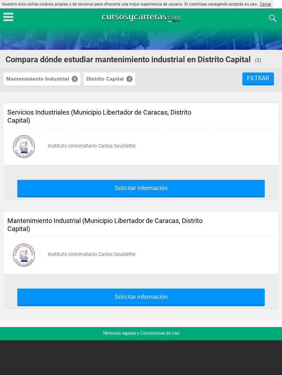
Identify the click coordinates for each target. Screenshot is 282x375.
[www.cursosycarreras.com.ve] (141, 18)
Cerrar (265, 4)
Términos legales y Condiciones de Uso (141, 333)
